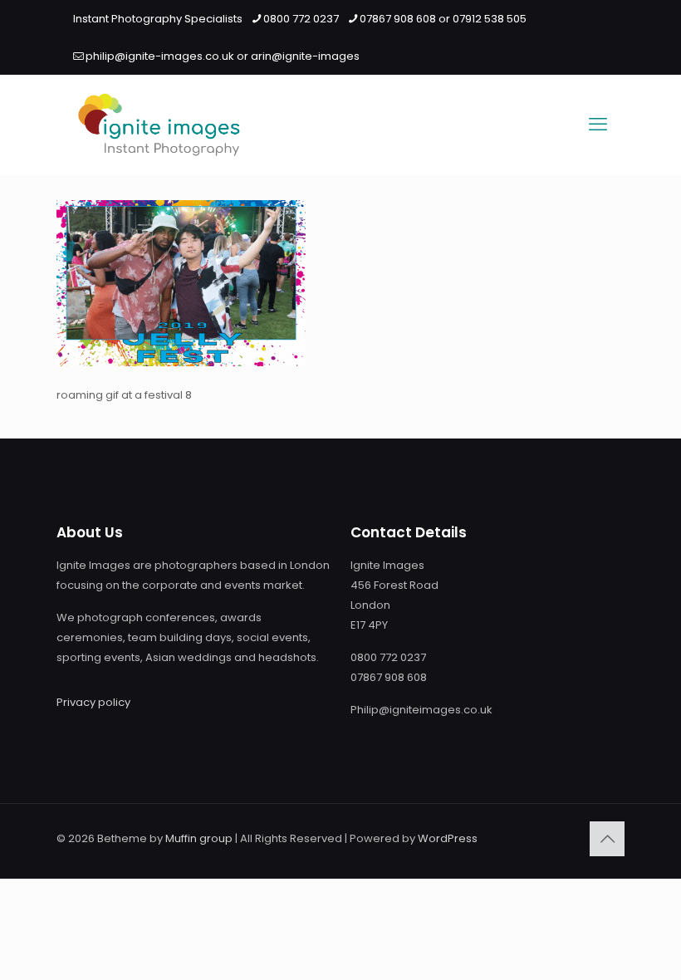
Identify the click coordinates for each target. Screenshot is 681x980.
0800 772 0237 (301, 19)
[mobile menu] (598, 124)
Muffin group (199, 838)
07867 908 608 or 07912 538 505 (443, 19)
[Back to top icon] (607, 838)
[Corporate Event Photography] (159, 124)
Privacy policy (93, 702)
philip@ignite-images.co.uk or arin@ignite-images (223, 56)
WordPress (448, 838)
